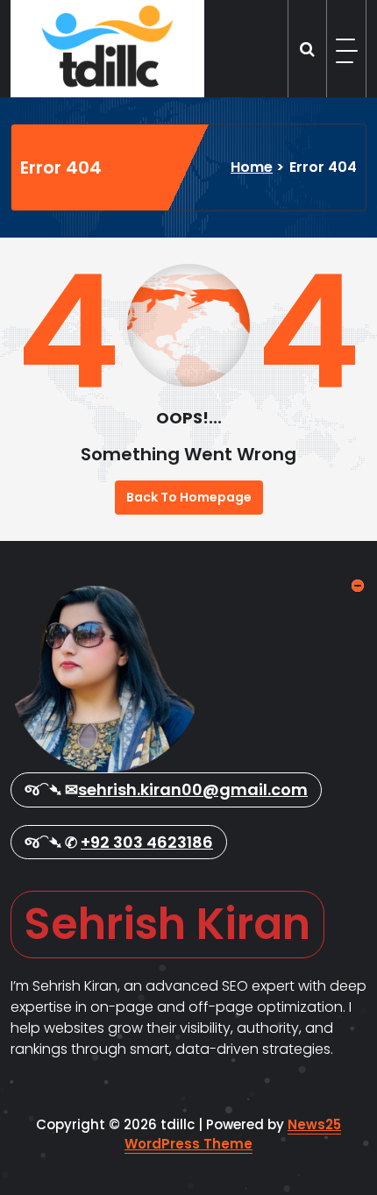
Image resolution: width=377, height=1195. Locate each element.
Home (252, 167)
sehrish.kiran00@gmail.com (193, 789)
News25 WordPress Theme (232, 1134)
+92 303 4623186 (147, 842)
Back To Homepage (189, 497)
